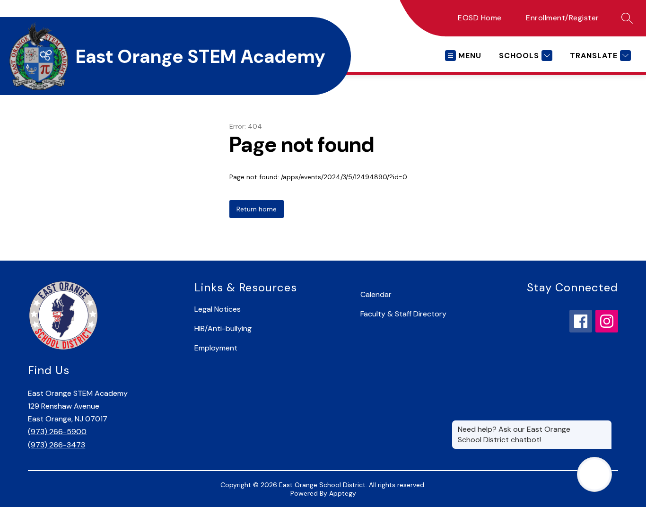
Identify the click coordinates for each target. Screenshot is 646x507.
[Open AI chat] (594, 474)
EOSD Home (480, 18)
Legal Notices (217, 309)
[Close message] (604, 424)
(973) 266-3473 (56, 445)
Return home (256, 209)
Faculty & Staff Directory (403, 314)
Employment (215, 348)
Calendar (376, 294)
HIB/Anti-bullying (223, 328)
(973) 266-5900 (57, 432)
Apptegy (342, 493)
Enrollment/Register (562, 18)
